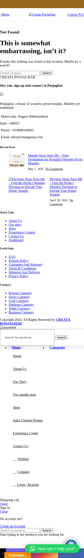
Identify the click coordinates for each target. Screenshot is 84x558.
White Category (19, 308)
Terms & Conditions (22, 268)
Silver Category (19, 297)
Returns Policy (19, 260)
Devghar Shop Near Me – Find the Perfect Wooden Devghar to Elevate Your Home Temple (66, 186)
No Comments (54, 169)
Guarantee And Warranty (26, 264)
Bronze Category (20, 293)
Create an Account (12, 526)
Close (4, 504)
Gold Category (19, 301)
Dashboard (16, 240)
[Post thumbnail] (17, 162)
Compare (23, 472)
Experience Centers (22, 232)
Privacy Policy (18, 276)
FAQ (12, 257)
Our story (15, 224)
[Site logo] (42, 14)
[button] (52, 548)
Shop (12, 228)
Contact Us (16, 236)
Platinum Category (21, 304)
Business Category (21, 312)
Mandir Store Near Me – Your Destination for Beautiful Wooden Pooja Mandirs (55, 159)
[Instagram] (45, 553)
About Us (15, 221)
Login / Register (28, 485)
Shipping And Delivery (24, 272)
